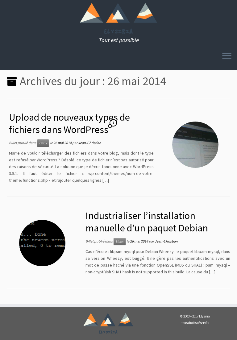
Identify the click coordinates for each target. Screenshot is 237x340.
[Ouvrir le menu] (226, 56)
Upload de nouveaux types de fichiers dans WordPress (69, 123)
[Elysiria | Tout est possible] (118, 18)
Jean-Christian (89, 142)
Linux (43, 143)
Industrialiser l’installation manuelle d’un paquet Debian (146, 221)
